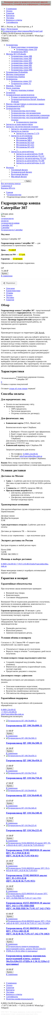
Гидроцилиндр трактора (26, 122)
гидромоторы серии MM (21, 63)
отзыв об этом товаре (18, 388)
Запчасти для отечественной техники (22, 127)
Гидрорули (10, 92)
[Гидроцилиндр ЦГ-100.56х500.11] (21, 738)
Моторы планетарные (15, 74)
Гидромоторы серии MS (21, 65)
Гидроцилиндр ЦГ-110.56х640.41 (24, 795)
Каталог (5, 40)
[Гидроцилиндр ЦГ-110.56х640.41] (21, 790)
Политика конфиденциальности (20, 999)
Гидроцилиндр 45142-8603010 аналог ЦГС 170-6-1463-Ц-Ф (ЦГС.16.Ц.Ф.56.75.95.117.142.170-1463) (27, 931)
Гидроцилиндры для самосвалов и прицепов (30, 115)
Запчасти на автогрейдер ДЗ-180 (30, 161)
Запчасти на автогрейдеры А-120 (30, 163)
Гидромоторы (12, 45)
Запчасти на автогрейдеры (22, 152)
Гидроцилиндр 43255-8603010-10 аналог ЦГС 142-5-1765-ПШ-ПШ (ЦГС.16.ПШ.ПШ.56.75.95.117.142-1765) (28, 906)
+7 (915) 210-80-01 (23, 564)
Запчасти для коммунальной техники (27, 129)
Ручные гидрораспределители (24, 97)
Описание (10, 288)
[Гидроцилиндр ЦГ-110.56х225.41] (21, 825)
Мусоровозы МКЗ (24, 140)
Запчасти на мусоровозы (21, 136)
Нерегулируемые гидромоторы (24, 47)
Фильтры (10, 167)
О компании (11, 9)
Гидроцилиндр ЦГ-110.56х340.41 (24, 813)
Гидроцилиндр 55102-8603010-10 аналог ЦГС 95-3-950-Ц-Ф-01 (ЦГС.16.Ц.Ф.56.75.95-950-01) (28, 853)
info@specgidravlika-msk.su (30, 456)
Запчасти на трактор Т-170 (27, 133)
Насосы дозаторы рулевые (22, 90)
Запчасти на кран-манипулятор (19, 124)
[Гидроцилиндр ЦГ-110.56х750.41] (21, 773)
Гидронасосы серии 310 (21, 81)
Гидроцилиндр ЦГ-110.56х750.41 (24, 778)
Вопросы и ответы (14, 20)
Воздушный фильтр (19, 174)
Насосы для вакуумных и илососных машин (25, 104)
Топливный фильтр (19, 170)
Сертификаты (12, 22)
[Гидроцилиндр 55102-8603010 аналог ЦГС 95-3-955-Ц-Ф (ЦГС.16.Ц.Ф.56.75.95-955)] (28, 870)
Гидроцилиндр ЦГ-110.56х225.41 (24, 830)
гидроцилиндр (7, 218)
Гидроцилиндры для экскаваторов (26, 113)
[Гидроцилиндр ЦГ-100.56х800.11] (21, 721)
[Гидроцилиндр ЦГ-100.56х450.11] (21, 756)
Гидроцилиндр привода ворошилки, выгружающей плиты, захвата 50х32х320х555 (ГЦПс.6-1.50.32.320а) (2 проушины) (27, 959)
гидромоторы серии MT (21, 61)
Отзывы (9, 293)
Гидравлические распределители (20, 95)
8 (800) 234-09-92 (30, 454)
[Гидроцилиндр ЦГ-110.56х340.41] (21, 808)
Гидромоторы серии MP (21, 58)
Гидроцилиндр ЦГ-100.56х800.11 (24, 725)
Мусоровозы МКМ (24, 138)
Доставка (10, 18)
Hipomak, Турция (13, 86)
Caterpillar (5, 227)
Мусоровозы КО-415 (25, 145)
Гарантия (10, 13)
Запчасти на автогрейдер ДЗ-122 (30, 156)
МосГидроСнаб (36, 31)
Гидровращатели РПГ (15, 106)
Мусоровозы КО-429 (25, 142)
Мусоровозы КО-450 (25, 147)
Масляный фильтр (19, 176)
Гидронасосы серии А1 (21, 83)
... (17, 149)
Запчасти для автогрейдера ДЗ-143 (31, 158)
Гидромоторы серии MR (21, 56)
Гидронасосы (11, 79)
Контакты (10, 15)
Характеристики (13, 291)
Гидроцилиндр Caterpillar (12, 230)
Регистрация (12, 29)
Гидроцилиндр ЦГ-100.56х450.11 (24, 760)
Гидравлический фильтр (21, 172)
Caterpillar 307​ (7, 225)
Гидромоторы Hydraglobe (17, 72)
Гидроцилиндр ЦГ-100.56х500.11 (24, 743)
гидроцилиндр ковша (10, 223)
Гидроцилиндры (13, 108)
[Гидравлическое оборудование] (15, 31)
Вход (3, 29)
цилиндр (5, 221)
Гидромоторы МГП (19, 52)
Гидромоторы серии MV (21, 67)
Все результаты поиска (11, 183)
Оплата (9, 11)
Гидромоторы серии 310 (26, 49)
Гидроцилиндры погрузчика (23, 111)
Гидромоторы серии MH (21, 70)
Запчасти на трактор (20, 131)
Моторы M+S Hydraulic (16, 54)
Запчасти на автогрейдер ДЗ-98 (29, 154)
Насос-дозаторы (13, 88)
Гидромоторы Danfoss (15, 77)
